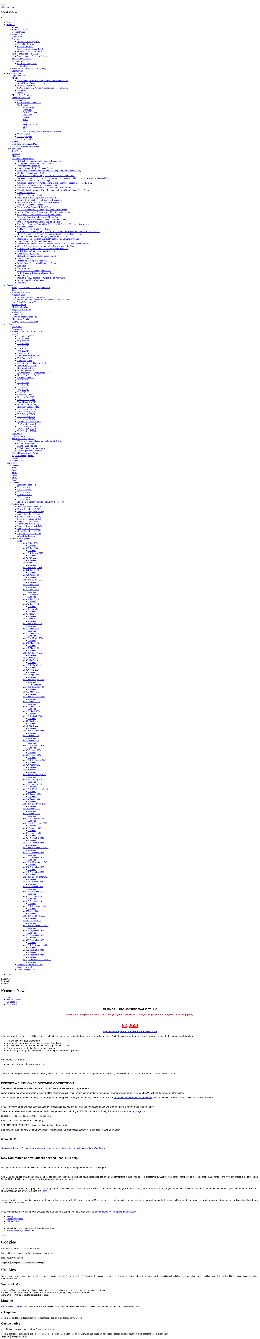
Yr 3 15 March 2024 (31, 706)
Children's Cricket (25, 227)
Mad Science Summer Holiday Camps (33, 180)
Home (9, 22)
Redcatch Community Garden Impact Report (36, 256)
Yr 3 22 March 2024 (31, 692)
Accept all (16, 1263)
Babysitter (21, 265)
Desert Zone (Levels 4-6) (28, 524)
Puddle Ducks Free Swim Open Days (33, 229)
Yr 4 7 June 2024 (30, 619)
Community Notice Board (23, 158)
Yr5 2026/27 (22, 348)
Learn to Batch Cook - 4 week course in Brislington (39, 200)
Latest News (11, 1002)
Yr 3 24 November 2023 (33, 838)
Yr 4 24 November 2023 (33, 843)
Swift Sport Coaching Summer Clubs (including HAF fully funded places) (49, 171)
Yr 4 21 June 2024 (31, 589)
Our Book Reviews (25, 443)
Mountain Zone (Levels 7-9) (29, 526)
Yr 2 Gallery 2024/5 (26, 416)
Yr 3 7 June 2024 (30, 614)
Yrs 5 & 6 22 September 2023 (35, 945)
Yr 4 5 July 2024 (30, 563)
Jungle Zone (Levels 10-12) (29, 528)
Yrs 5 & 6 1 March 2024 (33, 745)
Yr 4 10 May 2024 (31, 648)
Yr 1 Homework (24, 487)
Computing (27, 110)
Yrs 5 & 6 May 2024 (32, 665)
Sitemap (9, 1216)
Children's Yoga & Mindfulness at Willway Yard (37, 217)
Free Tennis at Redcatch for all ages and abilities (37, 185)
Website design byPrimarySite (20, 1231)
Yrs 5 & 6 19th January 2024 (35, 789)
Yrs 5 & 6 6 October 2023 (34, 916)
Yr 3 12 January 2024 (32, 794)
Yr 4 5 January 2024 (31, 813)
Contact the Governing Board (30, 49)
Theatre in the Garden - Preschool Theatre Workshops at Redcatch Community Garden (54, 244)
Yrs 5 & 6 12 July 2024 (33, 553)
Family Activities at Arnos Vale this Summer (36, 163)
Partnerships (22, 66)
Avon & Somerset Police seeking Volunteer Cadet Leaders (42, 209)
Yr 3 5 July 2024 (30, 558)
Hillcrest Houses (19, 436)
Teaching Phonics (24, 139)
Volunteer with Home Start (28, 166)
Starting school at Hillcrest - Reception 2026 (31, 287)
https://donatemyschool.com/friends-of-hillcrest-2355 (130, 1031)
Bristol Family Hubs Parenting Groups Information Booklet (42, 80)
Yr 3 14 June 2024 (31, 599)
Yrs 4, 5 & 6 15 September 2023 (37, 959)
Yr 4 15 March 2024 (31, 711)
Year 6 (14, 480)
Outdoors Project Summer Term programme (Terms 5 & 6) (42, 236)
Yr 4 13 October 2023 (32, 901)
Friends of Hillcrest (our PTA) (25, 54)
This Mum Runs (24, 268)
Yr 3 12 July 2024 (30, 543)
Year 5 (14, 477)
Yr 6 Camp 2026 (24, 358)
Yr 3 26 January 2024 (32, 765)
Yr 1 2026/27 (23, 339)
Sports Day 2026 (24, 360)
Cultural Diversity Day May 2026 (31, 363)
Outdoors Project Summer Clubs (31, 173)
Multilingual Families (21, 319)
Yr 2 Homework (24, 489)
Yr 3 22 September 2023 (33, 940)
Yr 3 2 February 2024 (32, 750)
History (26, 117)
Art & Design (28, 107)
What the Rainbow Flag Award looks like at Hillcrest (40, 441)
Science (26, 127)
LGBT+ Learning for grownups (31, 448)
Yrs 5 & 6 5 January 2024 (34, 818)
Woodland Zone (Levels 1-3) (29, 521)
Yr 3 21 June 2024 (31, 584)
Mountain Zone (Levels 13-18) (30, 511)
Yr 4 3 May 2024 (30, 660)
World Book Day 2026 (27, 365)
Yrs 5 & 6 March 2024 (32, 716)
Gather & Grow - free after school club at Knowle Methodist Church (46, 246)
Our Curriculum (19, 100)
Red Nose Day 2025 (26, 399)
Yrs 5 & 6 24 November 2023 (35, 847)
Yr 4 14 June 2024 (31, 604)
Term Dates (17, 151)
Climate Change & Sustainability (26, 146)
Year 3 (14, 472)
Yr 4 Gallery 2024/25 (26, 412)
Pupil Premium (18, 76)
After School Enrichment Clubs (25, 302)
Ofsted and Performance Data (24, 144)
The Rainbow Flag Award (23, 438)
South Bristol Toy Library (28, 253)
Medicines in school (20, 307)
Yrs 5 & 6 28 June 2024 (33, 580)
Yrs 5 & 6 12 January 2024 (34, 804)
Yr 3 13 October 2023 (32, 896)
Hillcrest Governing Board (28, 41)
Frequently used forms (21, 309)
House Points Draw (25, 370)
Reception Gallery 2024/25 (28, 407)
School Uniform (19, 304)
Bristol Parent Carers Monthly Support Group (36, 263)
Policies (15, 141)
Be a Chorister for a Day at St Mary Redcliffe (36, 197)
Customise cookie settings (33, 1263)
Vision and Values (19, 29)
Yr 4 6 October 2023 (32, 920)
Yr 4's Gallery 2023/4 (26, 431)
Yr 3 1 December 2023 (33, 833)
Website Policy (12, 1221)
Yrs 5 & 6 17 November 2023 (35, 862)
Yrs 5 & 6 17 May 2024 (33, 638)
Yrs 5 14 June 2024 (31, 609)
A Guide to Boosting (26, 536)
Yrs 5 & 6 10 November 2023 (35, 877)
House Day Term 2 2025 (28, 375)
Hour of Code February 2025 (29, 404)
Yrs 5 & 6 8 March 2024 (33, 731)
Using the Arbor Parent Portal (24, 317)
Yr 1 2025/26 (23, 380)
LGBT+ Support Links (27, 446)
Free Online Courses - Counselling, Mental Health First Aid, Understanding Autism (53, 224)
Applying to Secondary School (25, 321)
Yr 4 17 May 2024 (31, 633)
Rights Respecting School (23, 455)
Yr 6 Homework (24, 499)
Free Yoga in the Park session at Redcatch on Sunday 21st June (44, 188)
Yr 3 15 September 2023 (33, 955)
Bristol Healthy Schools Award (25, 453)
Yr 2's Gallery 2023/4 (26, 426)
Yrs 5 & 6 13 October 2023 (34, 906)
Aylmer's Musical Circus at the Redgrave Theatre (38, 202)
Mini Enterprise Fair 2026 (28, 356)
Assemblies (17, 329)
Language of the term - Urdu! (30, 964)
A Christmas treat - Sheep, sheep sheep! (34, 373)
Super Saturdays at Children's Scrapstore (34, 241)
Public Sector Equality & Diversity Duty (29, 68)
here (191, 1036)
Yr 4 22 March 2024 (31, 701)
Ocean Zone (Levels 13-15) (29, 531)
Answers (32, 546)
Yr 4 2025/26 (23, 387)
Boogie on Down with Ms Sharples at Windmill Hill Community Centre (48, 239)
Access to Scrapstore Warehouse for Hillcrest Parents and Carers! (45, 212)
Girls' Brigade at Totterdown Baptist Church (36, 273)
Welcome (16, 27)
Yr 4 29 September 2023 (33, 935)
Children (10, 324)
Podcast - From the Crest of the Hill (27, 331)
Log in (9, 974)
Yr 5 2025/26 (23, 390)
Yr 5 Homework (24, 497)
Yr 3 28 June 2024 (31, 570)
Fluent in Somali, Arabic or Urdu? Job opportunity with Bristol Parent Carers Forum (53, 190)
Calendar (16, 153)
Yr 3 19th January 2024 (33, 779)
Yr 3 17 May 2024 (31, 628)
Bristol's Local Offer (26, 85)
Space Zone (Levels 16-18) (29, 533)
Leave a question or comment (30, 451)
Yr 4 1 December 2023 (33, 828)
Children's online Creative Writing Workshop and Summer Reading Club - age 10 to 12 (54, 183)
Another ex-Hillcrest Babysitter (30, 280)
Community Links (19, 61)
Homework (17, 482)
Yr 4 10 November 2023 (33, 872)
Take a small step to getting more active (34, 270)
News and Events (14, 149)
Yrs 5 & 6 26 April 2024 (33, 679)
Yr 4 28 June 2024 (31, 575)
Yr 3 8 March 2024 (31, 721)
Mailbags (16, 156)
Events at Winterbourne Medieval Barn (34, 207)
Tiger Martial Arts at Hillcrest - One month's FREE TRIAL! (43, 219)
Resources (21, 90)
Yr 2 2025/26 (23, 382)
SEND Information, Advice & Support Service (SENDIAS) (43, 88)
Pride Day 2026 (24, 353)
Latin (25, 122)
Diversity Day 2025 (25, 397)
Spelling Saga (18, 504)
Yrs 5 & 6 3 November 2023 (35, 891)
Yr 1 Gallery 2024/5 (26, 419)
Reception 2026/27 (25, 336)
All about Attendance (21, 292)
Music (25, 119)
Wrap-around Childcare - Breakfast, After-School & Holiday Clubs (40, 300)
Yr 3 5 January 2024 (31, 808)
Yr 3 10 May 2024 (31, 643)
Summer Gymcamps (26, 192)
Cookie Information (14, 1219)
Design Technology (31, 112)
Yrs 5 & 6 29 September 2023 (35, 925)
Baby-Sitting (22, 275)
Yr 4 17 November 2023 (33, 857)
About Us (10, 24)
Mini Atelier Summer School (29, 195)
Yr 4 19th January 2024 (33, 784)
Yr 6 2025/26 (23, 392)
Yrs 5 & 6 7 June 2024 (32, 623)
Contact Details (18, 32)
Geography (27, 114)
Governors (16, 39)
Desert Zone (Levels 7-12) (28, 509)
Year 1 (14, 468)
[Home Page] (7, 7)
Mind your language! (21, 538)
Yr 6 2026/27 (23, 351)
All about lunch (18, 295)
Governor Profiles (25, 46)
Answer (31, 672)
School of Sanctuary (20, 458)
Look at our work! (25, 967)
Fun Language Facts (26, 969)
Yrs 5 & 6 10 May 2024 (33, 653)
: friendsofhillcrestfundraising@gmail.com (116, 1212)
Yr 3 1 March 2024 (31, 735)
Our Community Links (27, 63)
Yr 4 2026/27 (23, 346)
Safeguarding (17, 71)
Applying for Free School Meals (31, 297)
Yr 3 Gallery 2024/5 (26, 414)
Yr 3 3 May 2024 (30, 658)
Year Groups (11, 463)
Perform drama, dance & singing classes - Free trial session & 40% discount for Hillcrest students (58, 231)
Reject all (5, 1263)
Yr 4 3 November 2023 (33, 886)
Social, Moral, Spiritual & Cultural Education (42, 132)
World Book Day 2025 (27, 402)
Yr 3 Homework (24, 492)
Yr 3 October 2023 (31, 911)
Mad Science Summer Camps (30, 205)
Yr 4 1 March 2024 (31, 740)
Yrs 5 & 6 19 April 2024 (33, 687)
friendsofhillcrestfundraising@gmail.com (133, 1097)
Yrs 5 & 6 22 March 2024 (34, 696)
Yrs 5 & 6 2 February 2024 (34, 760)
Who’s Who (17, 37)
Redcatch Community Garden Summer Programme (39, 161)
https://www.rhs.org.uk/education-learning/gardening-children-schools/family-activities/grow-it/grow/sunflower (53, 1148)
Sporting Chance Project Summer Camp (34, 168)
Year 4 (14, 475)
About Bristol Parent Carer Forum (31, 83)
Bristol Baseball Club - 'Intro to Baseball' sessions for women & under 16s (49, 234)
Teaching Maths (24, 134)
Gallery (15, 334)
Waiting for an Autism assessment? (32, 261)
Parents (9, 285)
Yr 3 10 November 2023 (33, 867)
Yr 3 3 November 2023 (33, 882)
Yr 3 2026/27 (23, 343)
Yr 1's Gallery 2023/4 (26, 424)
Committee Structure (26, 44)
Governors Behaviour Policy (29, 51)
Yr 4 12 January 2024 (32, 799)
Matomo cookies (15, 1306)
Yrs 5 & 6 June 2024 (32, 594)
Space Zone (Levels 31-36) (29, 519)
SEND (15, 78)
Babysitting (22, 283)
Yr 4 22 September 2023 (33, 950)
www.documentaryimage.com (132, 1111)
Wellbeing (16, 312)
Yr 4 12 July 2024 (30, 548)
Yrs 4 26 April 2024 (31, 675)
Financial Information (21, 97)
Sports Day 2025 (24, 395)
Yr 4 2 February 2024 (32, 755)
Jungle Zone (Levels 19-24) (29, 514)
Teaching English (24, 136)
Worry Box (17, 326)
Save (25, 1336)
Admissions (17, 34)
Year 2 (14, 470)
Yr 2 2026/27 (23, 341)
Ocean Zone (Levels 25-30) (29, 516)
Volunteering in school (21, 58)
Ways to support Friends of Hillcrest (32, 56)
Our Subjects (22, 105)
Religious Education (31, 124)
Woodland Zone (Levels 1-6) (29, 507)
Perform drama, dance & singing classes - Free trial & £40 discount (45, 175)
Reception (16, 465)
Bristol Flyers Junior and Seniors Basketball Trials (38, 222)
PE (24, 129)
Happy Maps (22, 93)
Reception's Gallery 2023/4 (29, 421)
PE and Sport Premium (22, 95)
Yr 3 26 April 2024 (31, 670)
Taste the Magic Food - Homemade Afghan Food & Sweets (42, 248)
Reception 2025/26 (25, 377)
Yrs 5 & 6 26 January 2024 (34, 774)
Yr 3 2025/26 (23, 385)
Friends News (12, 1004)
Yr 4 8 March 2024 (31, 726)
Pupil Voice (17, 433)
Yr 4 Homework (24, 494)
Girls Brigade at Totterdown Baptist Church (36, 251)
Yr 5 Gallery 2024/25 (26, 409)
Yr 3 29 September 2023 (33, 930)
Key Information (13, 73)
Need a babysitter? (25, 258)
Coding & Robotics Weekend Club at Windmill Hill (39, 214)
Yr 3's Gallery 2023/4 (26, 429)
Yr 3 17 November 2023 (33, 852)
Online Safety (18, 314)
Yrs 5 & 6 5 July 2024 (32, 567)
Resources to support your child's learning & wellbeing (40, 502)
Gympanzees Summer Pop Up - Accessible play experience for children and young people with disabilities (62, 178)
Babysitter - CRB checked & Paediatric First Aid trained (41, 278)
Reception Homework (26, 485)
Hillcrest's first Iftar (25, 368)
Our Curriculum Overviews (29, 102)
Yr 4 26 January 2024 (32, 770)
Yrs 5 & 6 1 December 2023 (35, 823)
